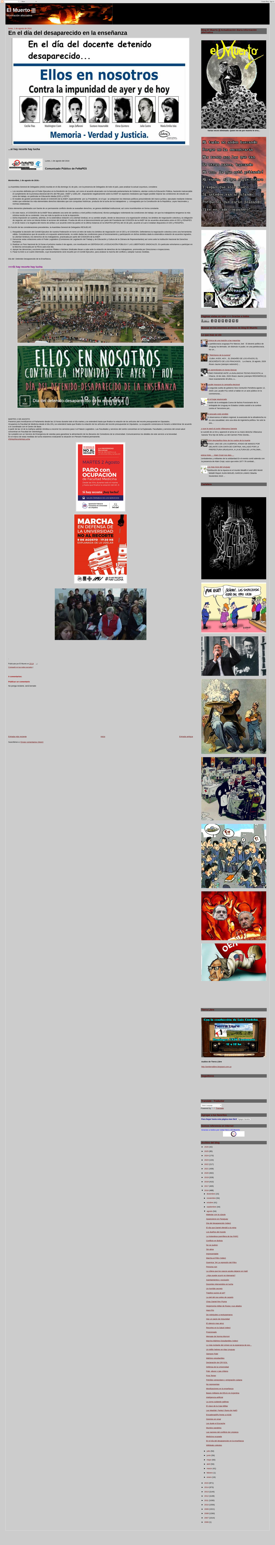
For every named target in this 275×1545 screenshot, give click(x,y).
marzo (210, 1468)
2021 (206, 1169)
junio (209, 1455)
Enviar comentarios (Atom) (32, 742)
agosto (210, 1211)
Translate (220, 1108)
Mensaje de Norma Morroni (218, 1336)
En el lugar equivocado (217, 399)
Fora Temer (211, 1376)
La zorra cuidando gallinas (217, 1402)
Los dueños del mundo (216, 1232)
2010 (206, 1505)
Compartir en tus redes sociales (20, 667)
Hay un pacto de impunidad (218, 1319)
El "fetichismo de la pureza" (219, 355)
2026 (206, 1147)
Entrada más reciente (17, 737)
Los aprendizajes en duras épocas (222, 370)
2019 (206, 1177)
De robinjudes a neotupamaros (219, 1315)
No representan (212, 1384)
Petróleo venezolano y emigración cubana (224, 1380)
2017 (206, 1186)
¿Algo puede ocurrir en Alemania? (220, 1275)
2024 (206, 1156)
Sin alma (210, 1249)
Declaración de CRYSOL (217, 1362)
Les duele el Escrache (215, 1423)
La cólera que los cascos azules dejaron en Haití (227, 1271)
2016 (206, 1190)
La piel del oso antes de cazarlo (219, 1297)
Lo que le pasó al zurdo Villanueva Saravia (218, 429)
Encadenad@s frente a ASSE (218, 1415)
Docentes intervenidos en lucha (219, 1284)
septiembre (212, 1207)
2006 (206, 1522)
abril (209, 1464)
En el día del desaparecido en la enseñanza (67, 33)
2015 (206, 1483)
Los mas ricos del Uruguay (218, 467)
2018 (206, 1182)
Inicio (103, 737)
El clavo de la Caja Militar (217, 1406)
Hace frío (210, 1310)
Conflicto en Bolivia (214, 1241)
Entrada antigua (186, 737)
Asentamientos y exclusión (217, 1280)
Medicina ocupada (214, 1437)
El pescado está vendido (217, 414)
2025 (206, 1151)
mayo (209, 1460)
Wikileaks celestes (214, 1445)
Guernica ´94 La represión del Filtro (221, 1262)
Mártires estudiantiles (215, 1358)
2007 (206, 1518)
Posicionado (211, 1332)
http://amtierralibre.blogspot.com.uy (216, 1067)
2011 (206, 1500)
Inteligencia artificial (214, 1397)
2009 (206, 1509)
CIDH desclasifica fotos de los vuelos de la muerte (228, 440)
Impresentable (212, 1254)
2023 (206, 1160)
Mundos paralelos (213, 1428)
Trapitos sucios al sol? (215, 1293)
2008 (206, 1513)
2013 (206, 1492)
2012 (206, 1496)
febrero (210, 1473)
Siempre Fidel (212, 1354)
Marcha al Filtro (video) (216, 1258)
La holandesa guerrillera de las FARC (222, 1236)
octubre (210, 1202)
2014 (206, 1487)
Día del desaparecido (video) (218, 1223)
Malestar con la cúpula (215, 1214)
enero (209, 1477)
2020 (206, 1173)
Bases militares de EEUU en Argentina (222, 1393)
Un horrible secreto (214, 1289)
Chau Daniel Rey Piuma (216, 1302)
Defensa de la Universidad (217, 1367)
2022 (206, 1164)
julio (209, 1451)
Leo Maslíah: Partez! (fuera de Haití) (221, 1410)
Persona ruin (211, 1267)
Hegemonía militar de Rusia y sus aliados (224, 1306)
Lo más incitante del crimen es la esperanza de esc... (229, 1345)
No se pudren (212, 1245)
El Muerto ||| (21, 10)
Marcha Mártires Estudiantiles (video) (222, 1341)
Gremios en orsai (213, 1419)
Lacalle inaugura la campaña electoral (223, 385)
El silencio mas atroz (215, 1323)
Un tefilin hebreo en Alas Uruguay (220, 1349)
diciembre (211, 1194)
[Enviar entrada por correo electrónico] (36, 664)
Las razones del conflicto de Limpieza (222, 1432)
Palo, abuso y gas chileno (217, 1371)
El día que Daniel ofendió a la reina (221, 1228)
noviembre (211, 1198)
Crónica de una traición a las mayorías (223, 340)
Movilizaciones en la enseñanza (219, 1389)
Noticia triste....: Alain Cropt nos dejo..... (217, 455)
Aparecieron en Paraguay (217, 1219)
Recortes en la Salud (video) (218, 1328)
